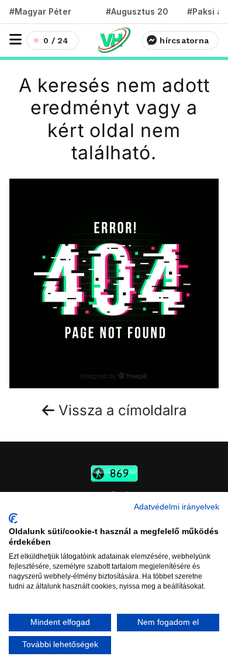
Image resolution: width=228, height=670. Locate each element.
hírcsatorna (184, 40)
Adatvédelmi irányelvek (176, 506)
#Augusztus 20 (137, 11)
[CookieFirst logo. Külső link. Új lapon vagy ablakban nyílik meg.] (13, 518)
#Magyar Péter (40, 11)
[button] (15, 39)
